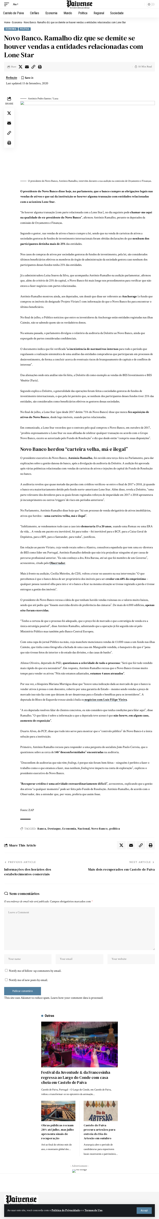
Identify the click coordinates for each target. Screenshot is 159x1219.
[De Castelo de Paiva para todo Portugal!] (79, 4)
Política (24, 29)
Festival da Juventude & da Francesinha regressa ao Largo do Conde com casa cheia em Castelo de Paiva (75, 1077)
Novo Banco (99, 828)
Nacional (84, 828)
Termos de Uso (93, 1210)
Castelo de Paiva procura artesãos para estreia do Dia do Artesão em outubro (99, 1131)
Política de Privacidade (66, 1210)
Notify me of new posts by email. (28, 980)
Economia (17, 22)
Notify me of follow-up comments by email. (35, 971)
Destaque (54, 828)
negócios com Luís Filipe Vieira (105, 700)
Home (7, 22)
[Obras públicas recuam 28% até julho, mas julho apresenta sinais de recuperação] (58, 1111)
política (114, 828)
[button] (144, 1210)
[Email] (27, 66)
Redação (11, 78)
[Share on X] (20, 66)
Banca (41, 828)
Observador (57, 563)
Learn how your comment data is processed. (77, 998)
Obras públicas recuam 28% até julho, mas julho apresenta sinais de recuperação (57, 1131)
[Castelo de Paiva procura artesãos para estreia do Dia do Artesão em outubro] (101, 1111)
